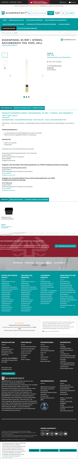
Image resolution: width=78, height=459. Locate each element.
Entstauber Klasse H (47, 285)
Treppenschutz (6, 303)
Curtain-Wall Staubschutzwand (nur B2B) (47, 398)
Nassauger (44, 289)
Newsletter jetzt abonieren (66, 246)
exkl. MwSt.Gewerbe (57, 13)
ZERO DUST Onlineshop (48, 387)
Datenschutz (44, 357)
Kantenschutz (6, 305)
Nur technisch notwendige (49, 450)
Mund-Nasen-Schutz (66, 296)
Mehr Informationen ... (8, 457)
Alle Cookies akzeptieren (68, 450)
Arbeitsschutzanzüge (66, 289)
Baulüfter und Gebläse (47, 292)
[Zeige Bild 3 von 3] (28, 97)
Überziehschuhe (65, 283)
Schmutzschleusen (46, 300)
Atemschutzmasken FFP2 (67, 291)
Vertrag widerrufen (8, 373)
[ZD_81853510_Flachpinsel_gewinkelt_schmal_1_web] (26, 75)
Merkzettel (73, 2)
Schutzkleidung (65, 281)
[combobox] (39, 13)
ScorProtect (5, 2)
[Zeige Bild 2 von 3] (26, 97)
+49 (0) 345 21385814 (40, 3)
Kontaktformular (7, 369)
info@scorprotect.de (8, 175)
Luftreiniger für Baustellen (49, 291)
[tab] (6, 108)
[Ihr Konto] (63, 13)
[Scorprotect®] (68, 42)
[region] (22, 75)
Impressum (44, 359)
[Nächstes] (43, 75)
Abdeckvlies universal (8, 281)
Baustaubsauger (46, 281)
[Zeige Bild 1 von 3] (24, 97)
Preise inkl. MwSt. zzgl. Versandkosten (59, 57)
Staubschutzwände (46, 294)
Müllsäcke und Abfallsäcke (68, 300)
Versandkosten (14, 432)
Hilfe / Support (25, 359)
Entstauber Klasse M (47, 283)
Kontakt (19, 2)
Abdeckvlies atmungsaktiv (10, 289)
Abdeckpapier (6, 298)
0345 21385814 (6, 173)
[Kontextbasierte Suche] (28, 13)
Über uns (43, 353)
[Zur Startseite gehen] (14, 13)
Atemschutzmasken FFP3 (67, 292)
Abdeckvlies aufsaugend (9, 287)
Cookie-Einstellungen (28, 349)
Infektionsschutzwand (67, 298)
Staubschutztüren (46, 296)
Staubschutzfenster (47, 298)
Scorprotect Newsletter (28, 346)
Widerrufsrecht (26, 353)
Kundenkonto (45, 346)
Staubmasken (64, 294)
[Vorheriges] (10, 75)
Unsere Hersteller (26, 351)
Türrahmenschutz (7, 307)
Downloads (13, 2)
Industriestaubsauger (47, 287)
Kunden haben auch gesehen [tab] (36, 199)
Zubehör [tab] (4, 199)
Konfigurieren (34, 450)
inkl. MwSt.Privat (50, 13)
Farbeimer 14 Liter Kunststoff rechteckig (7, 218)
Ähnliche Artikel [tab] (16, 199)
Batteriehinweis (45, 361)
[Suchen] (45, 13)
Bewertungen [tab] (38, 108)
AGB (42, 355)
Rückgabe (24, 355)
